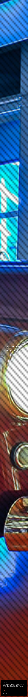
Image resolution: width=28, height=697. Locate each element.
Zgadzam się (6, 693)
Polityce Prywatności (7, 690)
